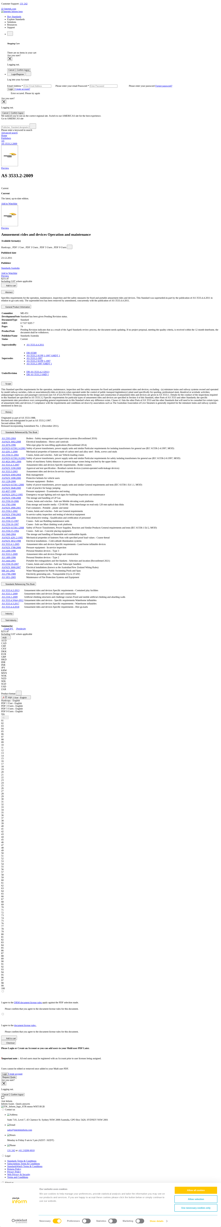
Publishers (6, 138)
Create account (15, 1074)
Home (4, 135)
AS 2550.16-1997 (10, 524)
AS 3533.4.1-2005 (10, 544)
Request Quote (8, 1077)
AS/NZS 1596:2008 (11, 498)
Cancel (11, 70)
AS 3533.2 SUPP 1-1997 (38, 361)
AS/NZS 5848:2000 (11, 488)
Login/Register (17, 74)
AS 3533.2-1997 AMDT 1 (39, 363)
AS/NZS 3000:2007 (11, 567)
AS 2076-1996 (9, 445)
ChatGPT (8, 628)
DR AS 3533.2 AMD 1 (37, 374)
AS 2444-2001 (9, 560)
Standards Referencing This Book (20, 584)
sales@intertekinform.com (19, 1130)
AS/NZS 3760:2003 (11, 514)
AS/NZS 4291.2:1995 (12, 537)
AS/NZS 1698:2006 (11, 478)
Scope (8, 384)
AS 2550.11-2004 (10, 455)
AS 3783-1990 (9, 504)
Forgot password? (163, 86)
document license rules (25, 1025)
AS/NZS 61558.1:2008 (13, 527)
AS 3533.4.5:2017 (10, 603)
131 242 (24, 3)
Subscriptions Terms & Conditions (23, 1163)
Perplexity (21, 628)
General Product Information (17, 307)
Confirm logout (23, 70)
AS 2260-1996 (9, 551)
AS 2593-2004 (9, 438)
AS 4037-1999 (9, 491)
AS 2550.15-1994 (10, 531)
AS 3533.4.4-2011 (35, 344)
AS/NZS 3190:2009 (11, 468)
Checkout (10, 1043)
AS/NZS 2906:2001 (11, 508)
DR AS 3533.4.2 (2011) (37, 372)
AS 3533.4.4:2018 (10, 607)
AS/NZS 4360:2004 (11, 474)
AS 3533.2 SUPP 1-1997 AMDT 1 (43, 355)
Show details (156, 1221)
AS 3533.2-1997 (34, 358)
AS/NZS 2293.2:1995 (12, 494)
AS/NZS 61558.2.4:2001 (14, 448)
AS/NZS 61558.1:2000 (13, 484)
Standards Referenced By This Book (21, 432)
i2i (2, 9)
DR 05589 (31, 353)
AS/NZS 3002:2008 (11, 441)
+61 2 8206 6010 (26, 1150)
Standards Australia (10, 268)
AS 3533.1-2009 (10, 554)
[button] (6, 637)
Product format (8, 693)
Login (10, 89)
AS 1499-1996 (9, 557)
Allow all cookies (196, 1190)
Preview (5, 168)
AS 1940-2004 (9, 534)
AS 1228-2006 (9, 481)
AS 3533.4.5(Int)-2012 (12, 600)
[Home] (12, 11)
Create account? (22, 89)
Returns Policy (14, 1169)
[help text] (69, 247)
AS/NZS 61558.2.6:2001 (14, 458)
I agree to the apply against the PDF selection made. (40, 1002)
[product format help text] (19, 693)
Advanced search (9, 133)
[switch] (86, 1221)
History (8, 412)
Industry (8, 614)
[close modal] (9, 59)
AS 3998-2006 (9, 517)
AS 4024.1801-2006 (11, 461)
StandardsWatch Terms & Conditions (24, 1166)
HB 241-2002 (8, 570)
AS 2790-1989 (9, 574)
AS (2, 141)
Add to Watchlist (9, 203)
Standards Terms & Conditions (21, 1161)
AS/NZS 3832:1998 (11, 541)
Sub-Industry (11, 620)
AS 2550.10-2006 (10, 501)
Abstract (9, 292)
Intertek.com (10, 9)
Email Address (42, 86)
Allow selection (196, 1199)
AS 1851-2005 (9, 577)
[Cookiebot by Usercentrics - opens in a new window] (19, 1221)
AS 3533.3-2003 (10, 471)
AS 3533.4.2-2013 (10, 590)
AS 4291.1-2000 (10, 451)
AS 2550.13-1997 (10, 521)
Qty (3, 714)
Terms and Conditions (17, 1177)
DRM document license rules (28, 1002)
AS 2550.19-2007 (10, 564)
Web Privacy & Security (18, 1174)
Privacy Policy (14, 1171)
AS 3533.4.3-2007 (10, 465)
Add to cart (11, 286)
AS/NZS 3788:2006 (11, 547)
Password (116, 86)
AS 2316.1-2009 (10, 597)
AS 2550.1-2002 (10, 511)
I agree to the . (19, 1025)
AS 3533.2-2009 (9, 143)
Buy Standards (14, 16)
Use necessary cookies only (195, 1208)
